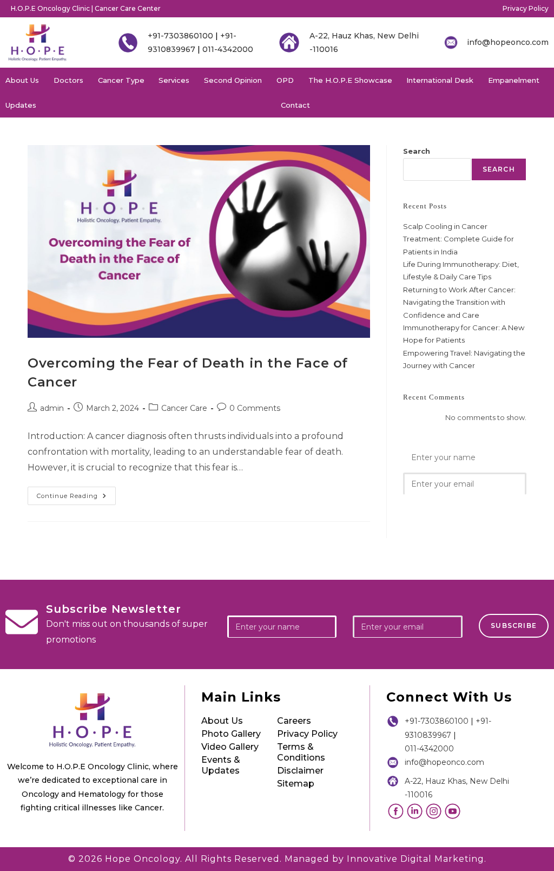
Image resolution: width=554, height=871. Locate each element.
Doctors (68, 80)
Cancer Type (121, 80)
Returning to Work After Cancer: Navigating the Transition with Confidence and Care (459, 302)
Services (174, 80)
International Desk (439, 80)
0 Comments (254, 408)
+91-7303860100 (180, 36)
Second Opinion (233, 80)
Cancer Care (184, 408)
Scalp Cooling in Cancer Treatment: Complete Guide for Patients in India (458, 239)
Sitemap (295, 783)
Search (416, 151)
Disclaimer (300, 770)
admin (52, 408)
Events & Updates (220, 765)
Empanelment (513, 80)
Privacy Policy (526, 8)
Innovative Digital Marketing (415, 859)
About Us (22, 80)
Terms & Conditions (301, 752)
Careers (294, 721)
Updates (20, 105)
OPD (285, 80)
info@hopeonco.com (508, 42)
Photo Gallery (231, 734)
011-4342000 (227, 49)
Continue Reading (76, 493)
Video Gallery (230, 747)
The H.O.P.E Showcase (350, 80)
